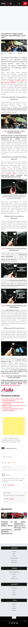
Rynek (14, 553)
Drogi (14, 556)
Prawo (14, 576)
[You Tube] (17, 623)
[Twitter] (14, 623)
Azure (25, 621)
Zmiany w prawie (14, 558)
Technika (14, 574)
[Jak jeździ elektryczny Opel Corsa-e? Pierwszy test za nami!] (20, 516)
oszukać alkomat (17, 440)
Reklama (14, 608)
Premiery (14, 551)
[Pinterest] (12, 623)
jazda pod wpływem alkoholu (7, 440)
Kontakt (14, 610)
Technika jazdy (14, 578)
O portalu (14, 604)
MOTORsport (14, 562)
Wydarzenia (14, 560)
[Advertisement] (14, 17)
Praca (14, 606)
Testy (14, 592)
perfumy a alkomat (5, 442)
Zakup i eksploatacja (14, 572)
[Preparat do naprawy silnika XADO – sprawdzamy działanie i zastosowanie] (7, 516)
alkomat (5, 438)
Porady (14, 590)
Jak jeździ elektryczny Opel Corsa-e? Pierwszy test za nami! (19, 526)
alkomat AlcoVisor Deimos (14, 438)
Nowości (14, 594)
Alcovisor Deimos (11, 173)
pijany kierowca (13, 442)
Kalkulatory (14, 588)
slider (19, 442)
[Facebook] (9, 623)
